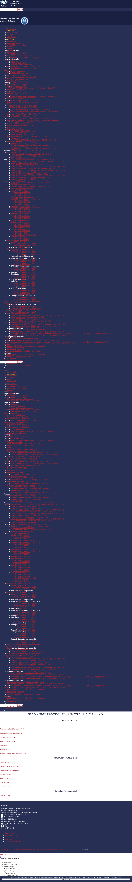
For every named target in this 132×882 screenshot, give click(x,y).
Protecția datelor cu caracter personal (49, 850)
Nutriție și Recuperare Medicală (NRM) (13, 754)
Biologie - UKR (5, 795)
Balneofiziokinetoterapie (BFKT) (11, 733)
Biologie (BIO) (4, 745)
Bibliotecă (8, 839)
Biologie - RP (4, 783)
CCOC (7, 837)
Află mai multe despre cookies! (112, 877)
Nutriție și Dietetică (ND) (8, 737)
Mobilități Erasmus (11, 835)
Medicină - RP (4, 762)
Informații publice (7, 850)
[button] (0, 857)
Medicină (3, 725)
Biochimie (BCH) (5, 750)
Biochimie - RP (5, 787)
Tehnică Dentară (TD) (7, 741)
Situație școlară (10, 833)
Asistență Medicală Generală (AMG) (12, 729)
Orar (6, 831)
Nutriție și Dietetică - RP (8, 774)
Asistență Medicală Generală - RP (11, 766)
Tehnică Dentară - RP (7, 779)
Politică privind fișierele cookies (25, 850)
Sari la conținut (5, 854)
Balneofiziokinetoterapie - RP (10, 770)
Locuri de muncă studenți (13, 842)
